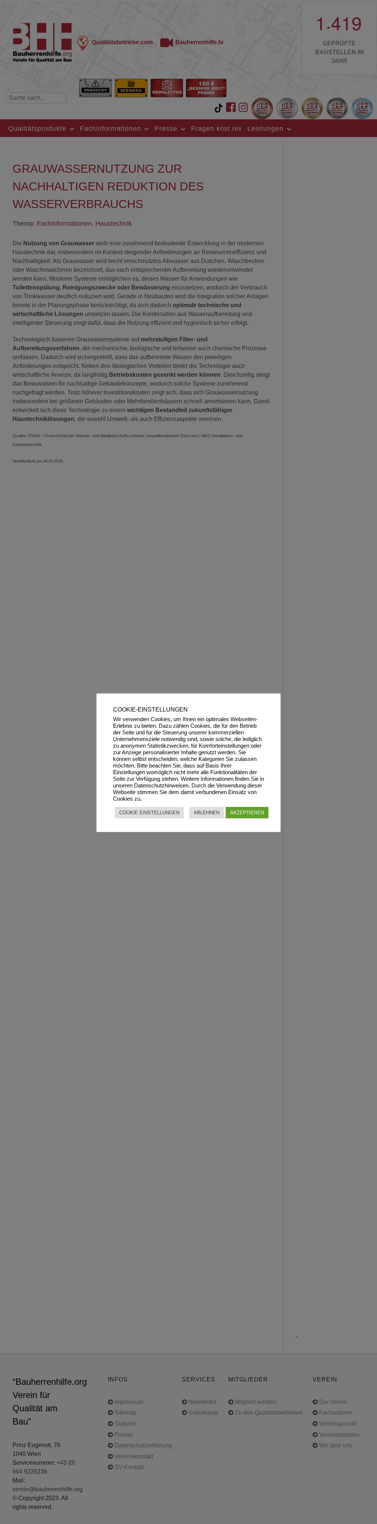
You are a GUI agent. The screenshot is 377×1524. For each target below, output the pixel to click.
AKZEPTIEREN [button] (247, 812)
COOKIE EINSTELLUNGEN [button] (149, 812)
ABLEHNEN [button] (206, 812)
